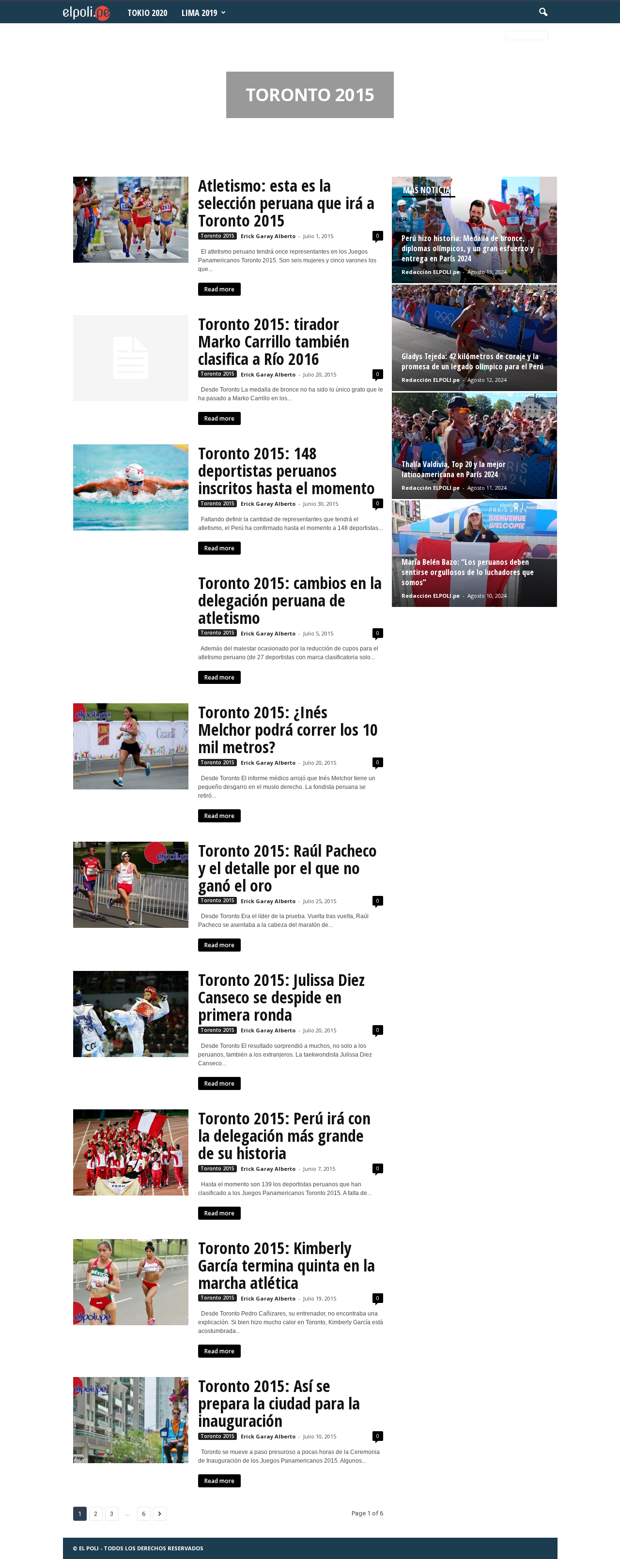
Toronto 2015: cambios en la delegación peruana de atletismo (290, 600)
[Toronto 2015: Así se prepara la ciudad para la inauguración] (130, 1420)
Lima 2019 (199, 12)
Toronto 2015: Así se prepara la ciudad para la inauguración (279, 1403)
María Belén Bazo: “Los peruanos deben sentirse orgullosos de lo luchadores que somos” (468, 572)
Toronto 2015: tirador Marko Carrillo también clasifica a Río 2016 (273, 341)
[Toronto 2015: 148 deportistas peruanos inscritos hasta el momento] (130, 487)
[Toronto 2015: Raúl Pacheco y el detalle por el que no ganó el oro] (130, 885)
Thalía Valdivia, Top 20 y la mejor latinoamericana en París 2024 (454, 469)
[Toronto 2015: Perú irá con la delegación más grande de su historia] (130, 1152)
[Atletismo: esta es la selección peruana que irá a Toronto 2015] (130, 220)
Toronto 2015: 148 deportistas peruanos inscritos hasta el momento (286, 470)
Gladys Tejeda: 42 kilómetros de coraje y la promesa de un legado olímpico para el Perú (472, 361)
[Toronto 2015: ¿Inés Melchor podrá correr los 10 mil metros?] (130, 746)
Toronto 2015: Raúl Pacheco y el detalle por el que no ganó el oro (287, 867)
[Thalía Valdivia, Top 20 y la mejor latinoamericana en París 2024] (474, 446)
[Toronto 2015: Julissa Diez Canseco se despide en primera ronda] (130, 1014)
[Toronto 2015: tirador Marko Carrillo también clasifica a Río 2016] (130, 358)
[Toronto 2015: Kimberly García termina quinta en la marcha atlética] (130, 1282)
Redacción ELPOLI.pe (431, 271)
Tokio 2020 (147, 12)
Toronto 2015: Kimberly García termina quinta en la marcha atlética (286, 1265)
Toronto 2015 (217, 235)
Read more (219, 289)
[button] (543, 12)
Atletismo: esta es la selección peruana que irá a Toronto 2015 (286, 202)
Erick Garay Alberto (268, 236)
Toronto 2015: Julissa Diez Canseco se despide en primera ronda (281, 997)
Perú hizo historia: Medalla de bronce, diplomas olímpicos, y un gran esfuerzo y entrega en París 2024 (468, 248)
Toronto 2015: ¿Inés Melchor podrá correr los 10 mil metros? (288, 729)
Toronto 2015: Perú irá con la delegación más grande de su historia (284, 1135)
